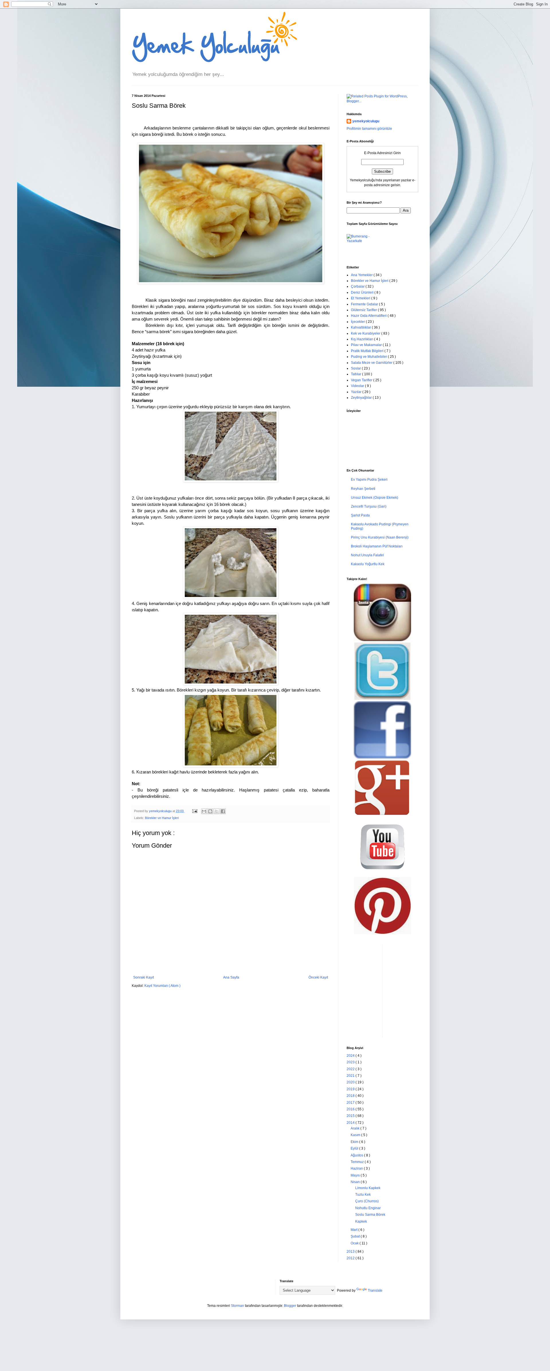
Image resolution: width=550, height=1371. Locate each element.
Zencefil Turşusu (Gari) (368, 506)
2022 (351, 1069)
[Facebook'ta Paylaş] (223, 811)
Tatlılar (356, 374)
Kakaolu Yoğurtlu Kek (367, 564)
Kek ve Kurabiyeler (366, 333)
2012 (351, 1258)
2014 (351, 1123)
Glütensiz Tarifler (364, 310)
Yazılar (356, 392)
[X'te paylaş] (216, 811)
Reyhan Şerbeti (363, 489)
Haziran (357, 1168)
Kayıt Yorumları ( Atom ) (162, 986)
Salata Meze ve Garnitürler (372, 363)
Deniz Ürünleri (362, 292)
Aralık (355, 1128)
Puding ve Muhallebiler (369, 357)
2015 (351, 1116)
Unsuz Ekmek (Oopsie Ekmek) (374, 498)
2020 (351, 1082)
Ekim (355, 1142)
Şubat (356, 1236)
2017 (351, 1103)
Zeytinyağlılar (362, 398)
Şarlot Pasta (360, 515)
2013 (351, 1252)
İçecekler (358, 322)
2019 (351, 1089)
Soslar (356, 368)
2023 (351, 1062)
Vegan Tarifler (362, 380)
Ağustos (357, 1155)
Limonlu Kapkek (367, 1188)
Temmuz (358, 1162)
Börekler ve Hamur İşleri (162, 818)
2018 (351, 1096)
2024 (351, 1056)
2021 (351, 1076)
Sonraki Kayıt (143, 977)
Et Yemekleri (361, 298)
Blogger (290, 1306)
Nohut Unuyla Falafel (367, 555)
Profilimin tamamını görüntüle (369, 129)
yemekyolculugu (365, 121)
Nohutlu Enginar (368, 1208)
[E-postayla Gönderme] (194, 811)
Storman (237, 1306)
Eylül (355, 1148)
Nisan (356, 1182)
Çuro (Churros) (367, 1201)
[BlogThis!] (210, 811)
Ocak (355, 1243)
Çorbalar (358, 286)
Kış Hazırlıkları (362, 339)
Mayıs (356, 1175)
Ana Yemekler (362, 275)
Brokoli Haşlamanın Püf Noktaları (376, 546)
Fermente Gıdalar (365, 304)
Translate (375, 1290)
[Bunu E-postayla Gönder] (204, 811)
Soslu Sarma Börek (370, 1215)
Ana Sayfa (231, 977)
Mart (354, 1230)
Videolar (358, 386)
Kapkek (361, 1221)
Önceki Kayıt (318, 977)
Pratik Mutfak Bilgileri (367, 351)
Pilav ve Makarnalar (367, 345)
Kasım (356, 1135)
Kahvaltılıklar (361, 327)
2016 (351, 1109)
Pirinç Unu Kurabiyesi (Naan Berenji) (379, 537)
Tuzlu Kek (363, 1195)
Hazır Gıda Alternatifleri (369, 316)
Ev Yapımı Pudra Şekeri (369, 480)
